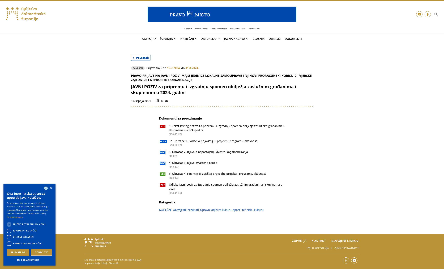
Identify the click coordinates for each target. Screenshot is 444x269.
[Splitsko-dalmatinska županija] (26, 14)
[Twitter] (162, 101)
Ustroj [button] (147, 39)
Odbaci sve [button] (41, 252)
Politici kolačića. (15, 216)
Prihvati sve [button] (18, 252)
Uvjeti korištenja (318, 248)
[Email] (166, 101)
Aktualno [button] (209, 39)
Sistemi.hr (114, 263)
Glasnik (258, 38)
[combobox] (46, 188)
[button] (29, 260)
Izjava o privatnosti (347, 248)
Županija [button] (166, 39)
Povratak (142, 58)
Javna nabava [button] (234, 39)
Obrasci (275, 38)
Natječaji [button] (187, 39)
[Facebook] (158, 101)
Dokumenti (293, 38)
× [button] (50, 188)
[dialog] (29, 225)
